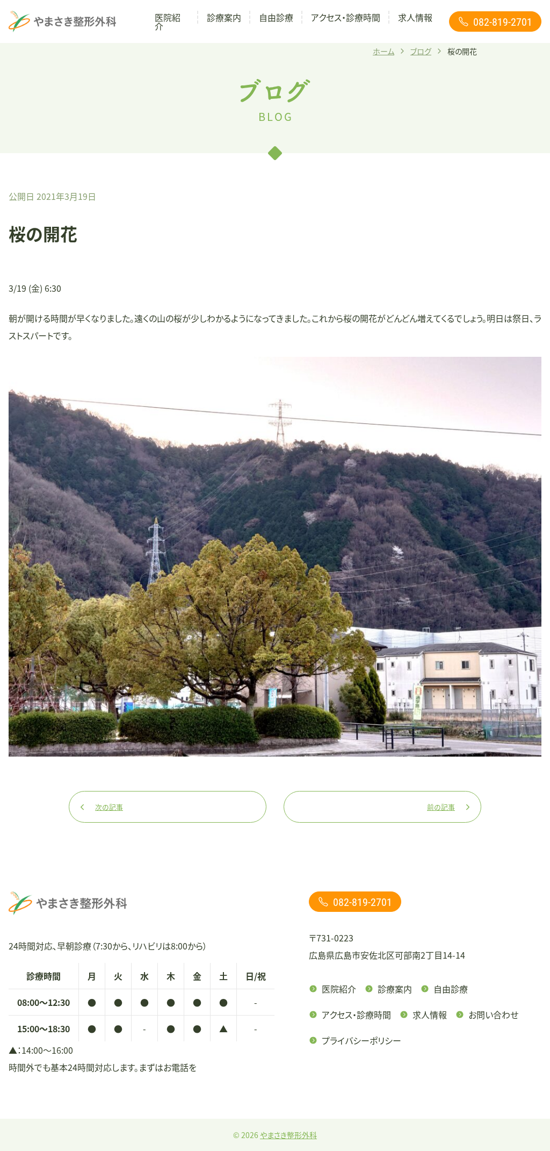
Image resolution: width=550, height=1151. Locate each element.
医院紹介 (167, 21)
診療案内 (224, 17)
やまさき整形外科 (288, 1135)
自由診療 (276, 17)
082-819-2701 (502, 21)
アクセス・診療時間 (345, 17)
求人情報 (415, 17)
